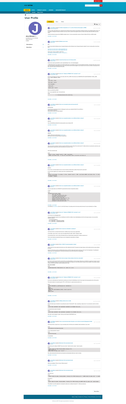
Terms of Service (91, 396)
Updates (51, 10)
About (57, 21)
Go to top (99, 396)
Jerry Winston (53, 27)
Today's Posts (40, 12)
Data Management (54, 28)
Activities (50, 21)
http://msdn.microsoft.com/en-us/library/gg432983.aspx (57, 49)
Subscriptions (29, 44)
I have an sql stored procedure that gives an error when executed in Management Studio (75, 321)
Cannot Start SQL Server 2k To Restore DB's (67, 59)
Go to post (54, 36)
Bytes (73, 396)
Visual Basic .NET (54, 74)
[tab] (50, 22)
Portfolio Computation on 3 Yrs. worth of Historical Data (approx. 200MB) (72, 27)
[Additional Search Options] (99, 5)
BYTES (33, 10)
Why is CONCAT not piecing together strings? (67, 244)
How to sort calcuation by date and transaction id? (68, 104)
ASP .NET (53, 42)
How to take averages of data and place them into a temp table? (71, 258)
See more (49, 36)
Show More (96, 391)
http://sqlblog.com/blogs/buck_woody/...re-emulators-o (57, 52)
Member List (27, 12)
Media (62, 21)
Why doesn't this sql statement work (66, 360)
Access (52, 119)
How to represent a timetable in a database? (67, 228)
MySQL (52, 229)
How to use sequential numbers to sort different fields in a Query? (71, 118)
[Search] (101, 5)
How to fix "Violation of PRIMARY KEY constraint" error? (69, 73)
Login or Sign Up (97, 1)
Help (76, 396)
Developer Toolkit (61, 10)
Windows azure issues (63, 41)
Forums (27, 10)
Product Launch (41, 10)
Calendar (34, 12)
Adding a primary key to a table (65, 300)
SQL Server (53, 60)
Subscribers (29, 47)
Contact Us (80, 396)
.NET (52, 361)
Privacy (85, 396)
